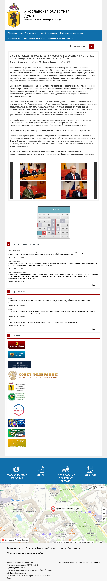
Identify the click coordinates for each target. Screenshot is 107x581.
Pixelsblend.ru (94, 562)
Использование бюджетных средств (66, 478)
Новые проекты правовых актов (27, 244)
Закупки (41, 475)
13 (53, 225)
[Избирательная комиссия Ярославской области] (53, 397)
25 (44, 233)
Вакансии (90, 475)
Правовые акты (20, 292)
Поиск (63, 548)
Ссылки (16, 335)
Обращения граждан (56, 38)
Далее (95, 285)
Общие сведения (15, 33)
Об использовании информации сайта (25, 553)
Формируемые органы (17, 38)
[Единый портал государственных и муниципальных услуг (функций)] (53, 410)
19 (49, 229)
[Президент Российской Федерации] (53, 354)
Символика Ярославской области (41, 548)
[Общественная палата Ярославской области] (53, 386)
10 (40, 225)
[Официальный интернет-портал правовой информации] (53, 423)
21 (58, 229)
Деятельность (51, 33)
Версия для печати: (79, 46)
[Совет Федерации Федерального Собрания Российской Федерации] (53, 375)
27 (53, 233)
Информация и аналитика (71, 33)
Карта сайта (74, 548)
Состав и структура (34, 33)
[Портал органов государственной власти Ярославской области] (53, 345)
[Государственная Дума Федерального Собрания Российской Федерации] (53, 364)
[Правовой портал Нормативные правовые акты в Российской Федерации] (53, 433)
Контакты (71, 38)
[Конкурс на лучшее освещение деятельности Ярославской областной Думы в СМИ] (53, 443)
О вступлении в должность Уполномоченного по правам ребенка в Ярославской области (42, 322)
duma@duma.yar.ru (17, 568)
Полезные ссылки (15, 548)
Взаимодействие (37, 38)
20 (53, 229)
